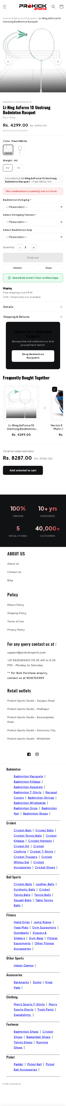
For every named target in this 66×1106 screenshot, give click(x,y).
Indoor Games (23, 965)
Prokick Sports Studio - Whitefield (28, 738)
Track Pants (45, 1009)
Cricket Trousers (25, 857)
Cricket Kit (21, 846)
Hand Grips (22, 922)
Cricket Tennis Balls (28, 835)
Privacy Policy (16, 629)
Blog (10, 580)
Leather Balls (45, 884)
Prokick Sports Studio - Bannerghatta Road (30, 720)
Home (6, 18)
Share (48, 267)
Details (8, 306)
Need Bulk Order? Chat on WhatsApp (35, 277)
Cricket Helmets (40, 841)
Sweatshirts (22, 1015)
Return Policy (15, 604)
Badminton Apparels (28, 787)
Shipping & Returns (16, 316)
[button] (5, 7)
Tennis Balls (42, 895)
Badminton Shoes (35, 813)
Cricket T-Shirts (41, 851)
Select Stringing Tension (19, 214)
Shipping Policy (17, 613)
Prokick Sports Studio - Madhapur (28, 709)
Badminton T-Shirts (27, 792)
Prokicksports (15, 1084)
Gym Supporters (44, 927)
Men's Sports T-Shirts (29, 1004)
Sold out (33, 257)
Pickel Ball (34, 1064)
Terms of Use (15, 621)
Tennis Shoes (23, 1042)
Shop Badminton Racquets (33, 356)
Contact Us (14, 572)
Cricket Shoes (45, 867)
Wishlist (17, 267)
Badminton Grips (26, 808)
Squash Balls (22, 900)
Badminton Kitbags (27, 781)
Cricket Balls (44, 830)
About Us (13, 563)
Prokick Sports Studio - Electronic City (31, 730)
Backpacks (21, 982)
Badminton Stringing (17, 199)
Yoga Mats (21, 927)
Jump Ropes (42, 922)
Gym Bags (36, 938)
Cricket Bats (22, 830)
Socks (37, 982)
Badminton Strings (41, 797)
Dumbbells (21, 933)
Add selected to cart (23, 470)
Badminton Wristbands (30, 803)
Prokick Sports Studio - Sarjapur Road (30, 700)
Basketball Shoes (38, 1037)
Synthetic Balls (24, 889)
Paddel (18, 1064)
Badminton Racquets (24, 18)
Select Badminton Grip (17, 229)
